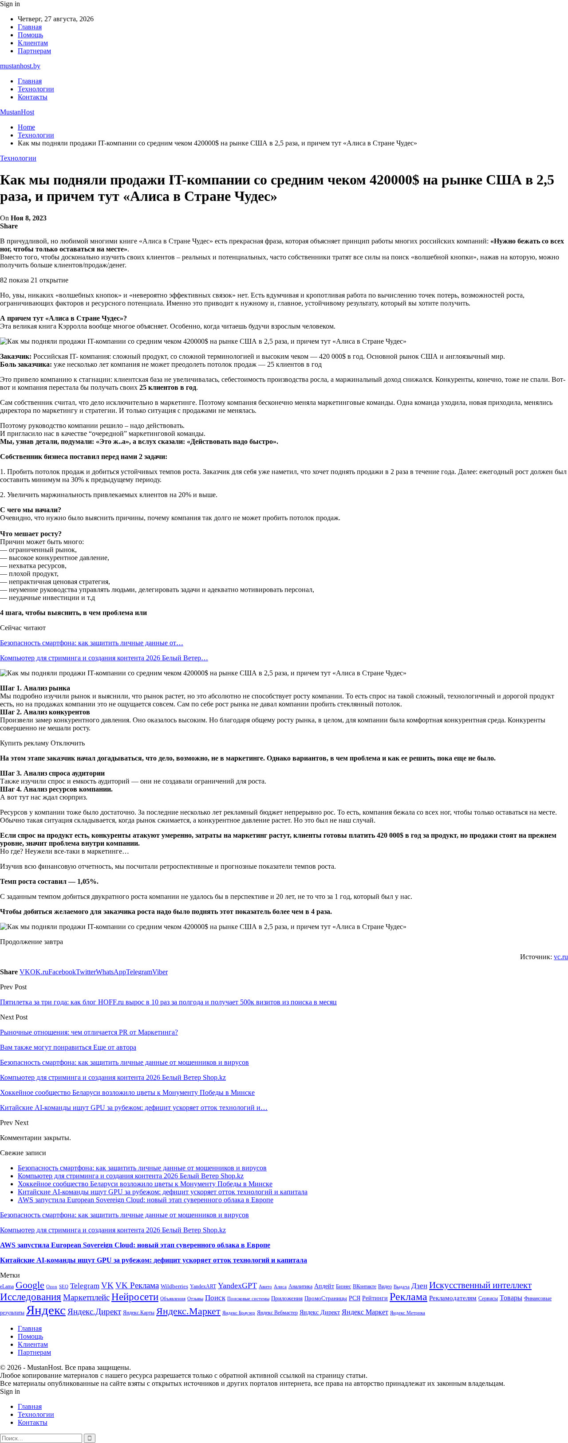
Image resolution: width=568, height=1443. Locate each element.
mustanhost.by (20, 66)
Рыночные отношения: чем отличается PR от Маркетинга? (89, 1032)
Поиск (215, 1298)
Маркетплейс (86, 1297)
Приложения (287, 1298)
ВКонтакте (364, 1286)
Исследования (30, 1296)
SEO (63, 1286)
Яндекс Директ (320, 1312)
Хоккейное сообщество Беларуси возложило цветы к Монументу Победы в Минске (145, 1184)
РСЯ (354, 1298)
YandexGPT (237, 1285)
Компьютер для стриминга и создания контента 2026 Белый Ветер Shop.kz (131, 1176)
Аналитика (300, 1286)
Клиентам (33, 43)
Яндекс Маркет (365, 1312)
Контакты (32, 97)
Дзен (419, 1286)
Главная (30, 27)
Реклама (408, 1296)
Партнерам (34, 51)
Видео (385, 1286)
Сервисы (488, 1298)
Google (30, 1284)
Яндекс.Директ (94, 1311)
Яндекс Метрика (407, 1312)
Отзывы (195, 1298)
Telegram (84, 1286)
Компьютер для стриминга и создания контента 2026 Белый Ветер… (104, 658)
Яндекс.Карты (138, 1313)
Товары (511, 1298)
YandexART (203, 1286)
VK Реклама (137, 1285)
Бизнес (343, 1286)
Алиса (280, 1286)
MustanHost (17, 112)
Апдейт (324, 1286)
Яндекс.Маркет (188, 1311)
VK (107, 1285)
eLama (7, 1286)
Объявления (172, 1298)
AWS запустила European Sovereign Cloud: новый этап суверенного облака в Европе (145, 1200)
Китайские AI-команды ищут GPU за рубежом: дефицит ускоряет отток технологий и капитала (163, 1192)
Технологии (36, 89)
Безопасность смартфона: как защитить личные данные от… (91, 643)
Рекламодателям (453, 1298)
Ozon (51, 1286)
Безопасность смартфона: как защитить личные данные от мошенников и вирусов (142, 1168)
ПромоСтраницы (325, 1298)
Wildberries (174, 1286)
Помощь (30, 35)
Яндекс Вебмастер (277, 1313)
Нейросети (134, 1296)
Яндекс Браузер (238, 1312)
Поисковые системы (248, 1298)
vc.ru (561, 957)
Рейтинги (375, 1298)
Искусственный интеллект (480, 1285)
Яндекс (46, 1310)
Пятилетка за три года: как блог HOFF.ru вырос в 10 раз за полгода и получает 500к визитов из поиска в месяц (168, 1002)
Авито (265, 1286)
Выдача (402, 1286)
